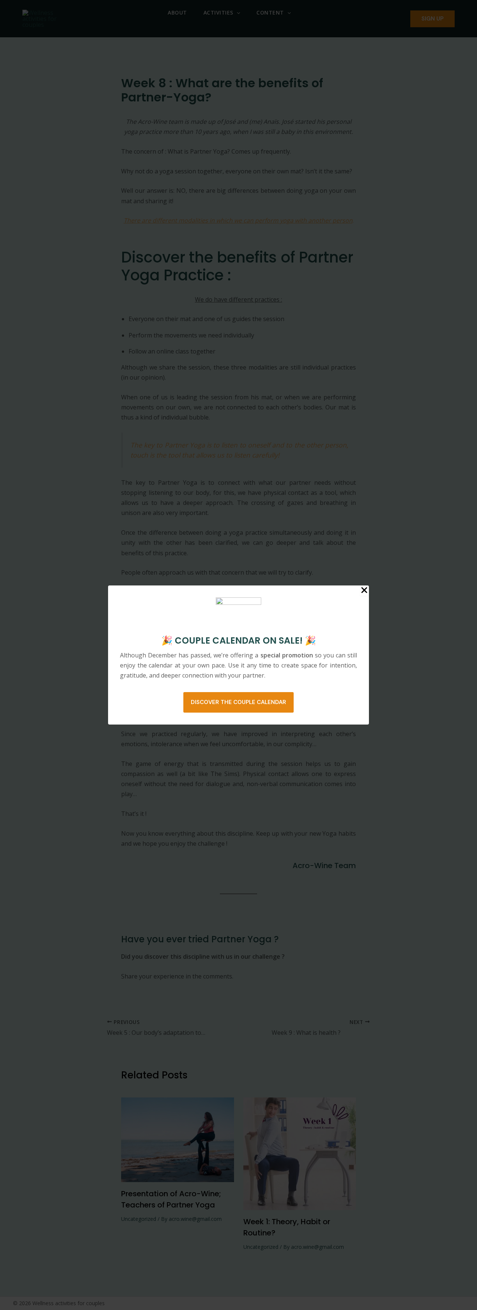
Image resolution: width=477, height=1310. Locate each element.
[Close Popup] (364, 590)
